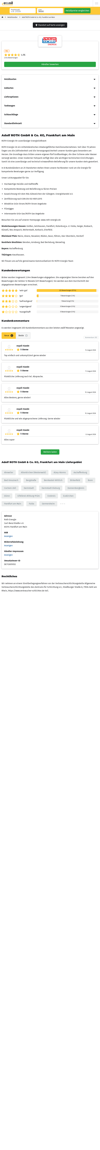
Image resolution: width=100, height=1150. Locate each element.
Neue (6, 335)
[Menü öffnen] (96, 3)
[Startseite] (2, 17)
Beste (21, 335)
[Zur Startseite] (7, 3)
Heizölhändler (12, 17)
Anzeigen (8, 536)
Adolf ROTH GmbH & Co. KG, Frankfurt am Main (38, 17)
